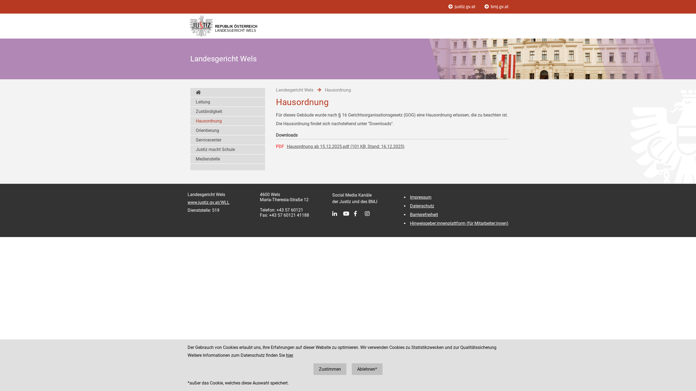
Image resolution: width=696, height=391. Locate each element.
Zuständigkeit (209, 111)
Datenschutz (422, 206)
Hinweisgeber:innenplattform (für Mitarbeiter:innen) (459, 223)
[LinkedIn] (337, 213)
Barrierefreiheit (424, 214)
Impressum (420, 197)
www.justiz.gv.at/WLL (208, 202)
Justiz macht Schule (215, 149)
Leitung (203, 102)
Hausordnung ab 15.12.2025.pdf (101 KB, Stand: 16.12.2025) (346, 146)
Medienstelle (208, 159)
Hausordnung (209, 121)
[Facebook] (359, 213)
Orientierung (207, 130)
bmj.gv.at (499, 6)
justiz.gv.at (464, 6)
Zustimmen (330, 369)
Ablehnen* (367, 369)
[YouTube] (348, 213)
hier (289, 355)
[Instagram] (370, 213)
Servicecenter (208, 140)
